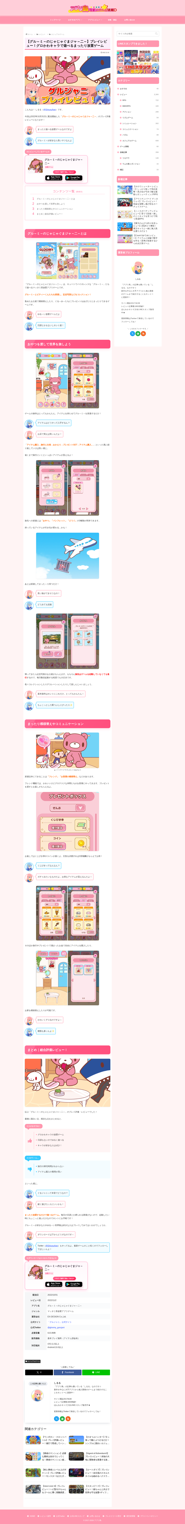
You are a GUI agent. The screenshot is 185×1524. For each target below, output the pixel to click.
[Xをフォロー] (56, 1418)
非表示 (79, 192)
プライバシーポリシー (149, 1516)
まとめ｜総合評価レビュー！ (50, 214)
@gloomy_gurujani (56, 1327)
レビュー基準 (45, 1516)
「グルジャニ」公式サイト (60, 1322)
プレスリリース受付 (113, 1516)
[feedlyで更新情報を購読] (62, 1418)
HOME (32, 1516)
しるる (57, 1383)
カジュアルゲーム (34, 1361)
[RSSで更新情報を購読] (68, 1418)
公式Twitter (60, 1516)
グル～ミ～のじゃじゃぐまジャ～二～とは (56, 199)
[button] (156, 33)
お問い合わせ (95, 1516)
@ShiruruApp (49, 110)
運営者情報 (130, 1516)
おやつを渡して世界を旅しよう (51, 204)
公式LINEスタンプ (77, 1516)
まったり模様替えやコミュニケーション (55, 209)
